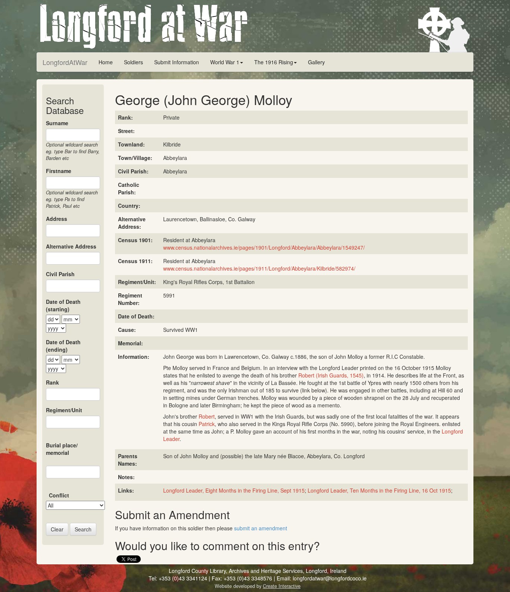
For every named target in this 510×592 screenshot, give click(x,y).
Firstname (58, 171)
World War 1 (224, 62)
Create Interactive (282, 586)
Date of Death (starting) (63, 305)
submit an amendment (260, 528)
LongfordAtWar (65, 62)
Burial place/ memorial (62, 448)
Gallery (316, 62)
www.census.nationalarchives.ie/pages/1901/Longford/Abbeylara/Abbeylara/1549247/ (264, 247)
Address (56, 218)
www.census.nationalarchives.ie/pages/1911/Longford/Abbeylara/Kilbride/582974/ (259, 268)
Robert (207, 416)
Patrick (207, 424)
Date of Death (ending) (63, 345)
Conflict (59, 495)
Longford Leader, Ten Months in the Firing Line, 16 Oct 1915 (379, 490)
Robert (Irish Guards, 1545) (331, 375)
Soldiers (133, 62)
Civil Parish (60, 274)
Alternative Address (71, 246)
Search (83, 529)
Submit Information (176, 62)
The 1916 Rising (273, 62)
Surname (57, 123)
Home (106, 62)
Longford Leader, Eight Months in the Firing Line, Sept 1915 (234, 490)
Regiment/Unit (64, 410)
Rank (52, 382)
